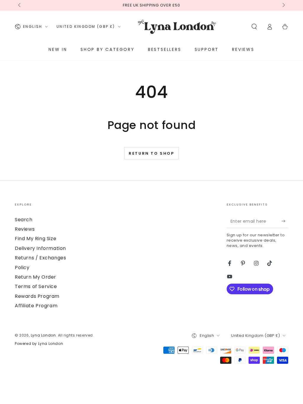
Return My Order (35, 277)
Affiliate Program (36, 305)
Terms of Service (36, 286)
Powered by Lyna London (39, 343)
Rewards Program (37, 296)
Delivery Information (40, 248)
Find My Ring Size (35, 238)
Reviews (25, 229)
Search (24, 219)
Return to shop (151, 153)
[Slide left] (20, 5)
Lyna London (43, 335)
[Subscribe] (284, 221)
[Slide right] (283, 5)
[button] (254, 26)
